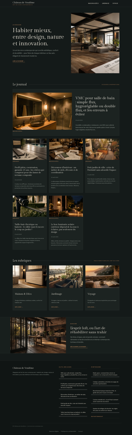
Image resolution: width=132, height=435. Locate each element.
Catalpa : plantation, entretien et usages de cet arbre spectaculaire (105, 382)
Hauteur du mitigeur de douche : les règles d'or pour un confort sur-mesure (105, 409)
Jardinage (105, 3)
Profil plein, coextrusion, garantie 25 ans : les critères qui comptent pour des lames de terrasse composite (74, 385)
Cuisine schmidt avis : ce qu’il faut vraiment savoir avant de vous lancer (105, 400)
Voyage (115, 3)
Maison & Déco (93, 3)
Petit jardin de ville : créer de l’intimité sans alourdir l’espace (73, 404)
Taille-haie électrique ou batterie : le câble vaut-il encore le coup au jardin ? (73, 413)
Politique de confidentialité (68, 431)
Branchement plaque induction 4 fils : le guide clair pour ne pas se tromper (104, 391)
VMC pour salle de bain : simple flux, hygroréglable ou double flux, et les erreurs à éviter (74, 374)
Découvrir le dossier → (79, 346)
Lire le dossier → (19, 61)
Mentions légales (54, 431)
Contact (80, 431)
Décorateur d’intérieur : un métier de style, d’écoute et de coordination (73, 395)
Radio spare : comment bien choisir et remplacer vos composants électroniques (105, 374)
